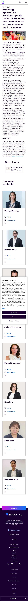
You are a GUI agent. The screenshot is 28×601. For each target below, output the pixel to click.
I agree (14, 316)
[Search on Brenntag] (20, 2)
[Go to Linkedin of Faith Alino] (5, 453)
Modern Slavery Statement (14, 580)
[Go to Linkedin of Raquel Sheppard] (5, 375)
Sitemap (14, 588)
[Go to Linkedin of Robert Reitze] (5, 262)
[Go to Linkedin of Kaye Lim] (5, 414)
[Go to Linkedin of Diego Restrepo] (5, 492)
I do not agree (14, 312)
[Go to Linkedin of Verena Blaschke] (5, 223)
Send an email (11, 220)
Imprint (14, 584)
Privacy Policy (14, 573)
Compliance (14, 577)
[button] (26, 599)
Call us (9, 217)
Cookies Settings (15, 320)
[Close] (25, 278)
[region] (14, 300)
